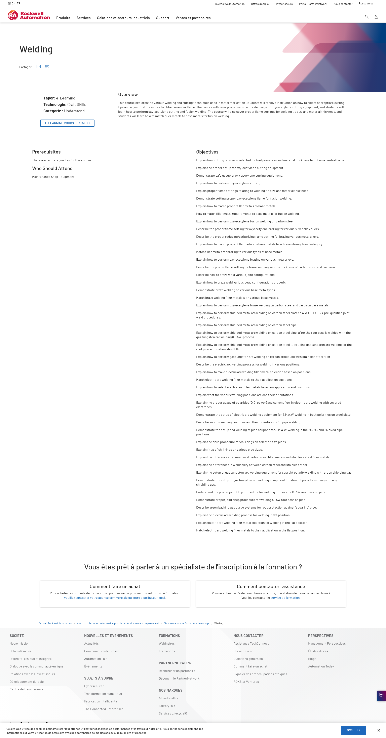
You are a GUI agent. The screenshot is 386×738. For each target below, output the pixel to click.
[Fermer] (379, 730)
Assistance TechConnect (251, 643)
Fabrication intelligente (100, 701)
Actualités (91, 643)
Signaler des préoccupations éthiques (260, 674)
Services (84, 18)
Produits (63, 18)
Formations (167, 651)
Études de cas (318, 651)
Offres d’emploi (20, 651)
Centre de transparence (26, 689)
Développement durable (27, 681)
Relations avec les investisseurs (32, 674)
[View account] (376, 17)
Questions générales (248, 658)
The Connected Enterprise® (103, 709)
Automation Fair (95, 658)
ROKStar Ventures (246, 681)
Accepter (353, 730)
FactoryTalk (167, 705)
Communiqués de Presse (101, 651)
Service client (243, 651)
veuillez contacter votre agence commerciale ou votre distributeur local (114, 597)
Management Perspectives (327, 643)
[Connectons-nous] (381, 696)
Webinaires (167, 643)
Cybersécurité (94, 686)
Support (162, 18)
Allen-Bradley (168, 698)
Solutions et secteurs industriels (123, 18)
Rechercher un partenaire (177, 670)
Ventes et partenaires (193, 18)
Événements (93, 666)
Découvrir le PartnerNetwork (179, 678)
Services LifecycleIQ (173, 713)
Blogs (312, 658)
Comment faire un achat (250, 666)
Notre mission (20, 643)
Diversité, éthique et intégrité (31, 658)
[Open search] (367, 17)
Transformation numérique (103, 693)
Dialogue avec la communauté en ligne (37, 666)
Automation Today (321, 666)
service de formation (285, 597)
